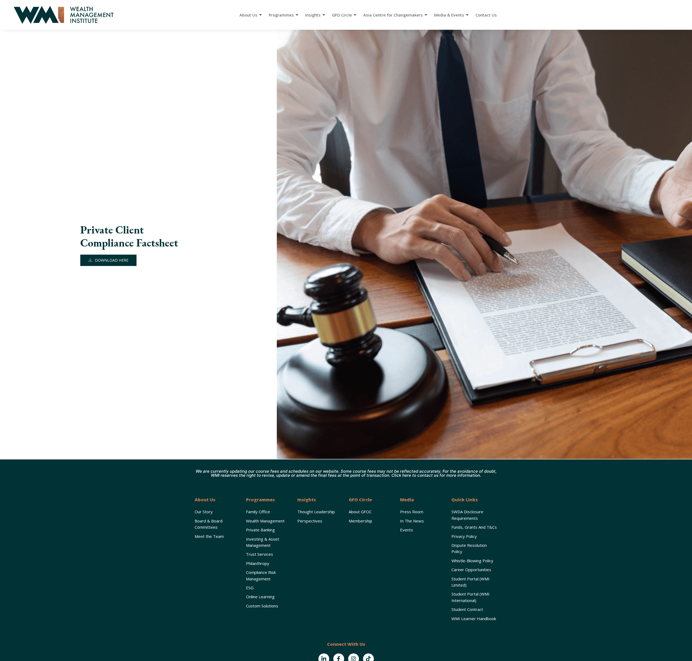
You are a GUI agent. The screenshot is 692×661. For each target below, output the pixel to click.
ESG (250, 587)
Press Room (411, 511)
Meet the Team (209, 536)
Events (406, 529)
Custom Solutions (262, 606)
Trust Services (259, 554)
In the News (412, 521)
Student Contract (467, 609)
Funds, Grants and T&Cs (474, 527)
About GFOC (360, 511)
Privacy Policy (464, 536)
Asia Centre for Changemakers (393, 15)
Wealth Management (265, 521)
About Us (248, 15)
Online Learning (260, 596)
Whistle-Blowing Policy (472, 560)
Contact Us (486, 15)
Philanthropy (257, 563)
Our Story (204, 511)
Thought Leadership (316, 511)
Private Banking (260, 529)
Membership (360, 521)
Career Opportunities (471, 569)
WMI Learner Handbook (473, 618)
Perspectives (309, 521)
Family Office (258, 511)
